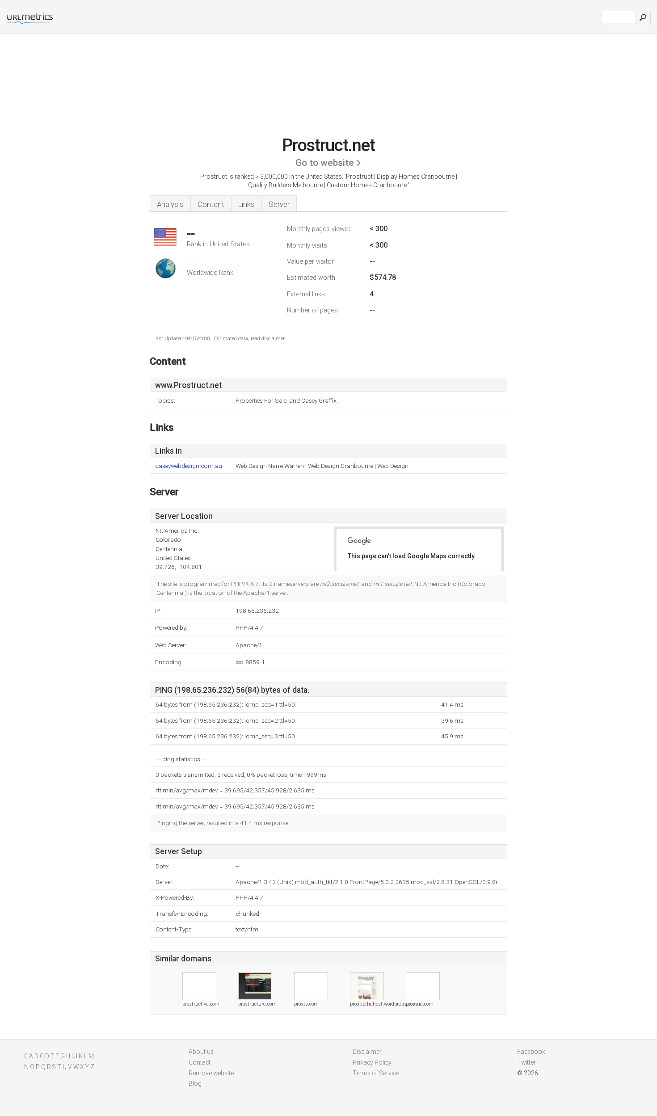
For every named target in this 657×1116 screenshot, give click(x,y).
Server (279, 204)
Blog (195, 1083)
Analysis (170, 204)
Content (211, 204)
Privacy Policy (372, 1062)
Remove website (211, 1073)
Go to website (324, 162)
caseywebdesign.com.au (188, 466)
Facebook (531, 1051)
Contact (200, 1062)
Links (246, 204)
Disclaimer (367, 1051)
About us (201, 1051)
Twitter (526, 1062)
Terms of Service (376, 1073)
